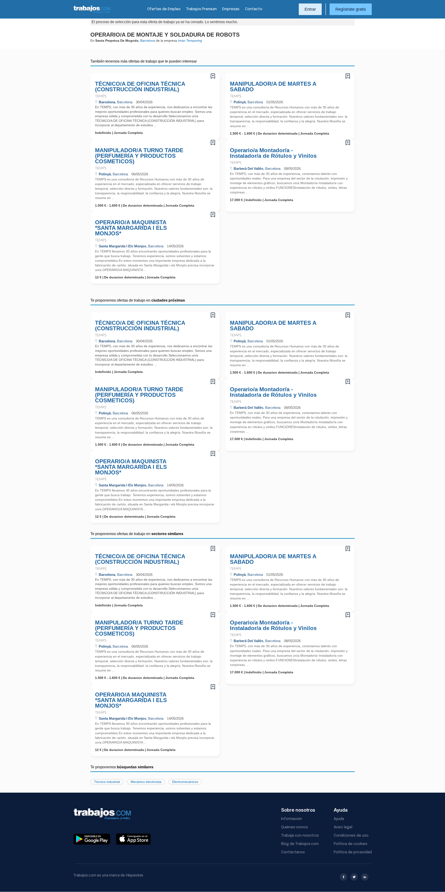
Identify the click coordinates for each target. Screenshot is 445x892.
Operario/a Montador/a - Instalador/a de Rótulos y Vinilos (273, 153)
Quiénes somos (294, 827)
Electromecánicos (185, 782)
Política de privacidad (353, 852)
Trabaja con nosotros (300, 836)
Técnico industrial (107, 782)
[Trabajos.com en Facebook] (343, 877)
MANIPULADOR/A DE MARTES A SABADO (273, 86)
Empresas (230, 9)
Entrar (310, 9)
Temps (100, 96)
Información (291, 819)
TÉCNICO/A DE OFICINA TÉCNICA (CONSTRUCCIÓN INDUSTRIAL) (140, 86)
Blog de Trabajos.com (300, 844)
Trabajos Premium (201, 9)
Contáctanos (293, 852)
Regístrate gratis (350, 9)
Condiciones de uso (351, 836)
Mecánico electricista (146, 782)
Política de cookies (350, 844)
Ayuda (339, 819)
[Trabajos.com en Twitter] (354, 877)
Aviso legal (343, 827)
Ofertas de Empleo (164, 9)
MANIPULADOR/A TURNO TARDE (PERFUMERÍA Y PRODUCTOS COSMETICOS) (139, 156)
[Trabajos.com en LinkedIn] (365, 877)
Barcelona (147, 40)
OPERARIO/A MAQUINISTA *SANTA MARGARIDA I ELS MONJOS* (131, 228)
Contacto (253, 9)
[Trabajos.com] (92, 12)
